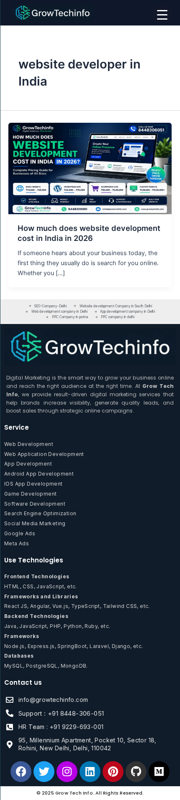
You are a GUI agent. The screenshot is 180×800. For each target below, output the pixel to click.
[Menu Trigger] (162, 14)
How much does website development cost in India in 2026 (89, 233)
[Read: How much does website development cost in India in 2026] (90, 168)
